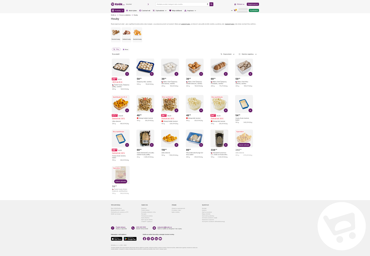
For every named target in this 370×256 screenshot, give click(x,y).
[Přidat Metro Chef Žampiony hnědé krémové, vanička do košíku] (201, 74)
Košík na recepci (116, 214)
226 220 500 (141, 227)
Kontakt (204, 208)
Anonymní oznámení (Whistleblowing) (213, 221)
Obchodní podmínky (208, 216)
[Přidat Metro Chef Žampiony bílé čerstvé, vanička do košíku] (176, 74)
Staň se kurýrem (207, 212)
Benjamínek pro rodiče (118, 210)
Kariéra (204, 210)
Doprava (143, 208)
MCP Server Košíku (147, 219)
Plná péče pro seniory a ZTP (119, 212)
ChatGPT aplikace (146, 221)
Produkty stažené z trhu (148, 212)
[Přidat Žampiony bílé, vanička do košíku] (152, 74)
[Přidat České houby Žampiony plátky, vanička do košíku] (127, 74)
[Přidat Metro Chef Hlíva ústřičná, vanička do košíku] (250, 74)
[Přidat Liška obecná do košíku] (127, 110)
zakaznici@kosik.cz (164, 227)
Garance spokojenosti (178, 208)
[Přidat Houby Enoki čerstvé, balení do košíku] (250, 110)
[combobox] (228, 54)
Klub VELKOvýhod (116, 208)
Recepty (143, 214)
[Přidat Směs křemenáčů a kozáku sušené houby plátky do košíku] (152, 145)
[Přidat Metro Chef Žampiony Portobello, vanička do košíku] (226, 74)
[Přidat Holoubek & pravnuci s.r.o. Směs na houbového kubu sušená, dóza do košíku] (226, 145)
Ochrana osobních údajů (209, 217)
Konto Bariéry (145, 217)
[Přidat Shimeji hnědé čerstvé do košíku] (152, 110)
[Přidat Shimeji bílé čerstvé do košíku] (201, 110)
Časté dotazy (145, 210)
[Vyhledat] (211, 4)
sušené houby (185, 24)
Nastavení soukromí (208, 219)
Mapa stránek (206, 214)
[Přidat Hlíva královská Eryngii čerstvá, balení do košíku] (201, 145)
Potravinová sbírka (147, 216)
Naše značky (176, 212)
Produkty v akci (176, 210)
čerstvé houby (229, 24)
